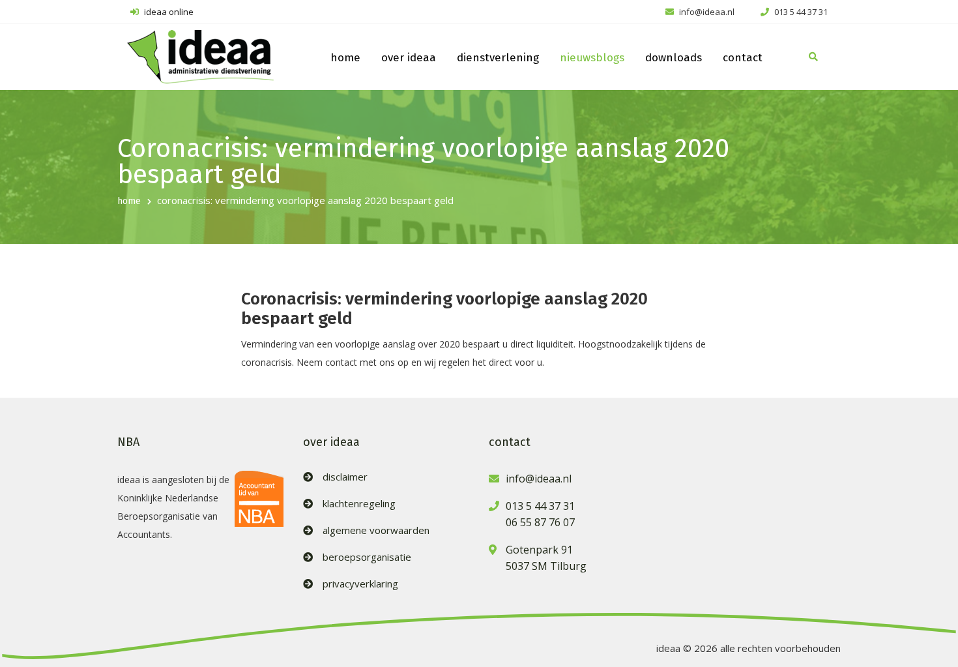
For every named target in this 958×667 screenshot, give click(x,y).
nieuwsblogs (592, 58)
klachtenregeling (359, 503)
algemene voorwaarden (376, 530)
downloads (673, 58)
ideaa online (168, 12)
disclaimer (345, 477)
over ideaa (408, 58)
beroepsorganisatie (367, 557)
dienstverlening (498, 58)
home (345, 58)
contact (742, 58)
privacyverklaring (360, 584)
